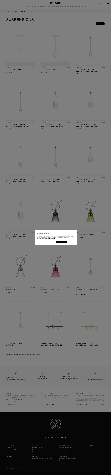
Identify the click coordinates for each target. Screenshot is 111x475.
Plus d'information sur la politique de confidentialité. (46, 238)
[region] (56, 237)
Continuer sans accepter (72, 231)
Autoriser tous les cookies (61, 241)
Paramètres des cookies (50, 241)
